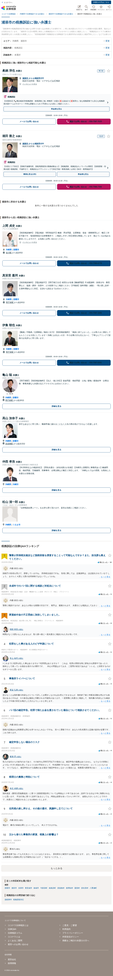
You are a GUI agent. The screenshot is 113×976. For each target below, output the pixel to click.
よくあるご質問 (15, 940)
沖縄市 (16, 484)
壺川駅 (9, 253)
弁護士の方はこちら (101, 2)
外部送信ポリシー (70, 937)
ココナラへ (8, 2)
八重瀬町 (93, 888)
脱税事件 (8, 900)
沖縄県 (9, 250)
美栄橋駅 (9, 444)
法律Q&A (12, 929)
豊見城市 (28, 888)
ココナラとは (14, 937)
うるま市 (16, 525)
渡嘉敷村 (60, 888)
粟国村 (77, 888)
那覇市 (16, 250)
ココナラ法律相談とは (18, 925)
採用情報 (12, 963)
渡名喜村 (84, 888)
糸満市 (21, 888)
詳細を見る (56, 406)
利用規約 (66, 929)
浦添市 (25, 78)
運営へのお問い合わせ (18, 944)
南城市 (36, 888)
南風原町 (52, 888)
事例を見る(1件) (29, 174)
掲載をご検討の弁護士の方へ (75, 940)
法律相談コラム (15, 933)
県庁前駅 (10, 302)
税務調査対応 (18, 900)
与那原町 (43, 888)
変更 (107, 41)
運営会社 (12, 959)
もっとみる (56, 868)
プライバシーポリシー (72, 933)
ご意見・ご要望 (69, 925)
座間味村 (69, 888)
